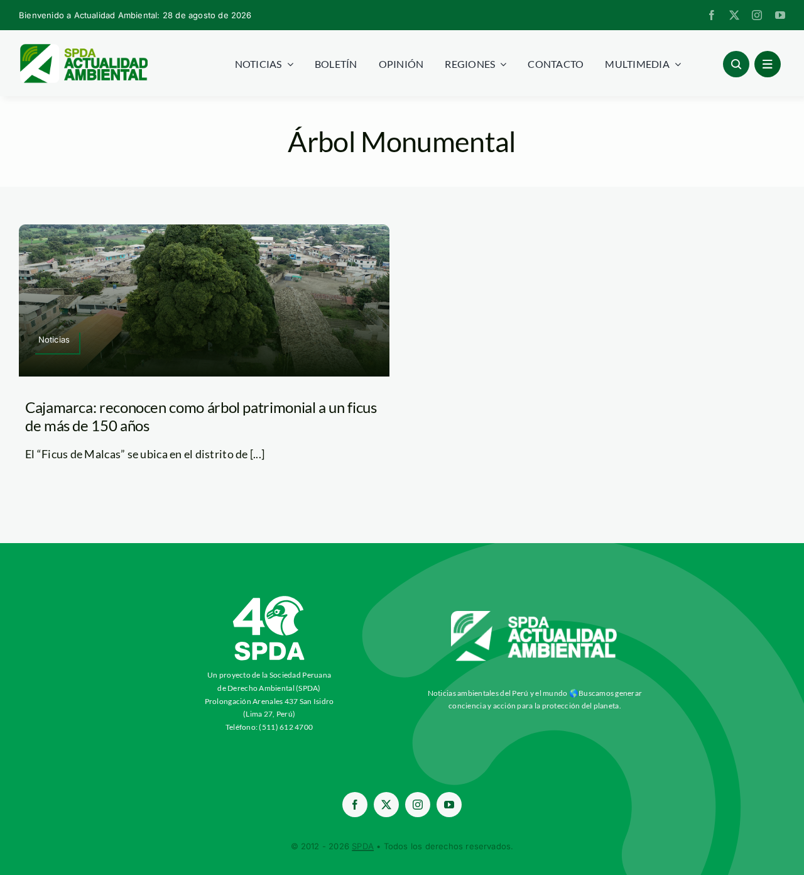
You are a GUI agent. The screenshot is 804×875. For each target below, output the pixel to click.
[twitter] (734, 15)
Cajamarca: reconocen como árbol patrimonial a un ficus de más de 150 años (201, 416)
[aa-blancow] (534, 615)
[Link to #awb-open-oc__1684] (767, 64)
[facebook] (712, 15)
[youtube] (780, 15)
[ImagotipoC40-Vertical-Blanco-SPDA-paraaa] (269, 599)
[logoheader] (83, 48)
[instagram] (757, 15)
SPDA (363, 846)
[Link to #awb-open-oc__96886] (736, 64)
